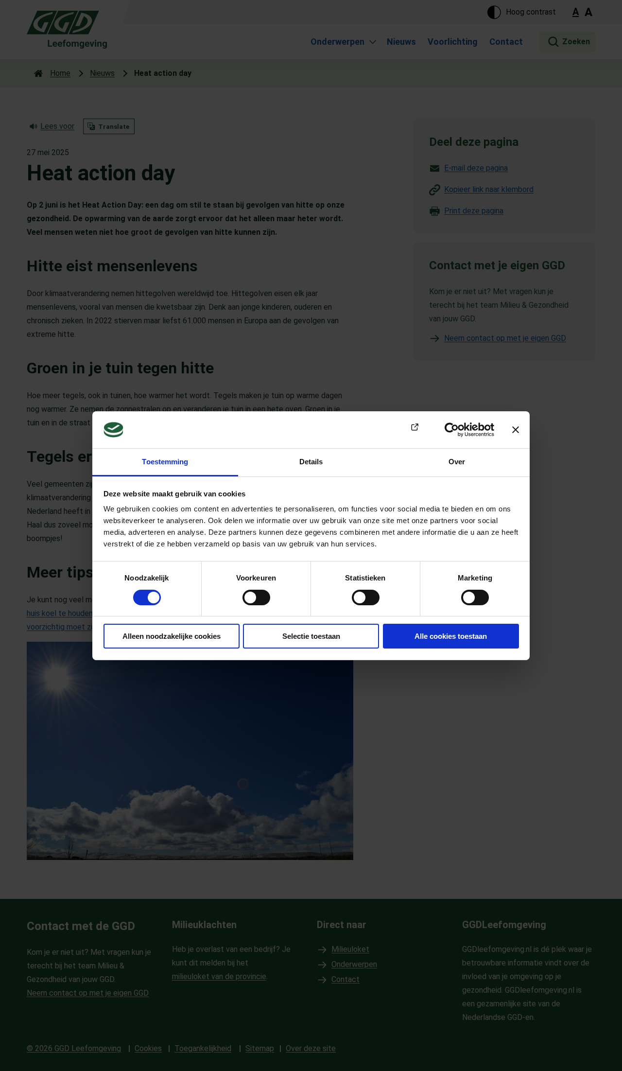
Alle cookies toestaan (451, 636)
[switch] (256, 597)
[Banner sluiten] (515, 429)
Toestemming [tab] (165, 461)
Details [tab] (311, 461)
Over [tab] (457, 461)
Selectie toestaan (311, 636)
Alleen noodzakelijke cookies (171, 636)
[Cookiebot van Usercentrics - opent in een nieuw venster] (451, 429)
